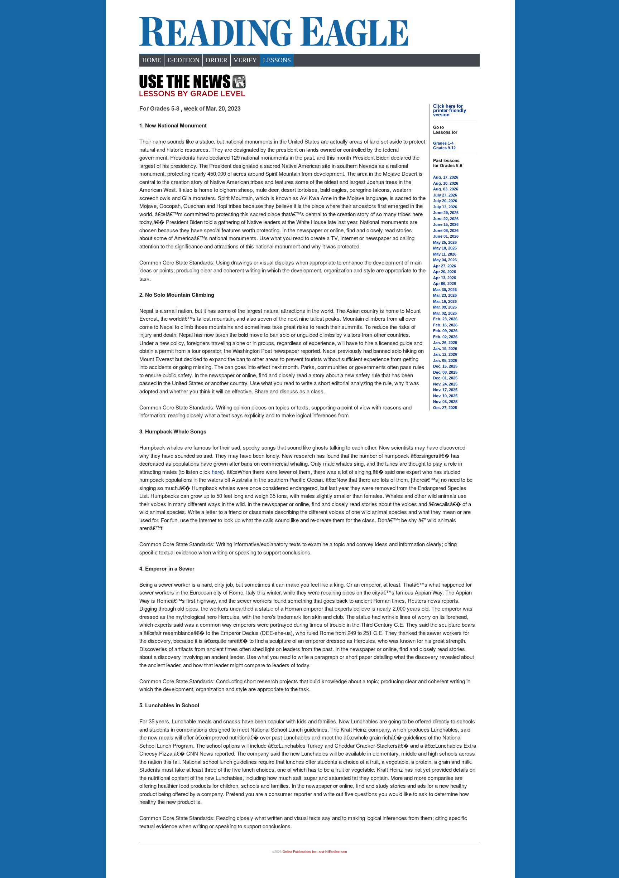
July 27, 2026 (445, 195)
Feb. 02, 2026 (445, 337)
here (217, 471)
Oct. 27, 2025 (445, 408)
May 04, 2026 (445, 260)
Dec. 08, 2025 (445, 372)
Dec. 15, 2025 (445, 366)
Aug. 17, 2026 (445, 177)
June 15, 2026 (446, 224)
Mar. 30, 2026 (445, 289)
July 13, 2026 (445, 207)
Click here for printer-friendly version (449, 110)
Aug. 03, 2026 (445, 189)
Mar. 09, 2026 (445, 307)
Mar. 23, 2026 (445, 295)
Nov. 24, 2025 (445, 384)
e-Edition (183, 60)
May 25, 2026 (445, 242)
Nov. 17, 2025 (445, 390)
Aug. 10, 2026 (445, 183)
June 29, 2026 (446, 212)
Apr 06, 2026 (444, 283)
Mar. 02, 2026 (445, 313)
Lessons (277, 60)
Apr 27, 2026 (444, 266)
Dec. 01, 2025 (445, 378)
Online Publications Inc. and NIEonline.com (315, 851)
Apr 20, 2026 (444, 272)
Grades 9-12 (444, 148)
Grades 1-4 (443, 143)
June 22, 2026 (446, 219)
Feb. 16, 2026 (445, 325)
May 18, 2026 (445, 248)
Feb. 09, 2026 (445, 331)
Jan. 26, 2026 (445, 342)
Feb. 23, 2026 (445, 319)
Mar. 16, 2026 (445, 301)
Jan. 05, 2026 (445, 360)
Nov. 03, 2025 (445, 401)
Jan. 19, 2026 (445, 348)
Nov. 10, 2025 (445, 396)
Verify (245, 60)
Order (216, 60)
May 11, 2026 (444, 254)
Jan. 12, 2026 (445, 354)
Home (151, 60)
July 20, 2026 (445, 201)
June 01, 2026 (446, 236)
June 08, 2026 (446, 230)
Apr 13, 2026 (444, 278)
